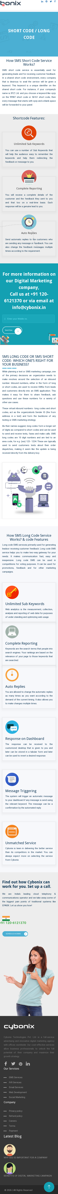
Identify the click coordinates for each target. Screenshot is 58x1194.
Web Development (18, 1092)
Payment (13, 1130)
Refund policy (15, 1116)
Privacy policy (15, 1111)
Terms (12, 1126)
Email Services (16, 1087)
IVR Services (15, 1082)
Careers (13, 1121)
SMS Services (15, 1077)
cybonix (19, 1027)
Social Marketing (17, 1097)
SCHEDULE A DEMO (13, 934)
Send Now (8, 330)
